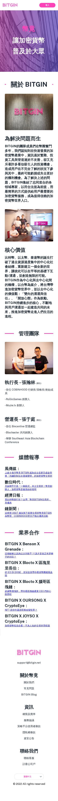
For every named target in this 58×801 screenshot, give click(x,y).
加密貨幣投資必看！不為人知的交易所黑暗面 (27, 625)
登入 (47, 5)
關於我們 (29, 682)
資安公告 (29, 738)
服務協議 (29, 720)
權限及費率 (29, 714)
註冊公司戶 (29, 764)
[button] (29, 776)
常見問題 (29, 688)
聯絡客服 (29, 758)
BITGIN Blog (29, 694)
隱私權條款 (29, 732)
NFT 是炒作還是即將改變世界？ (21, 610)
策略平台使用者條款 (29, 726)
